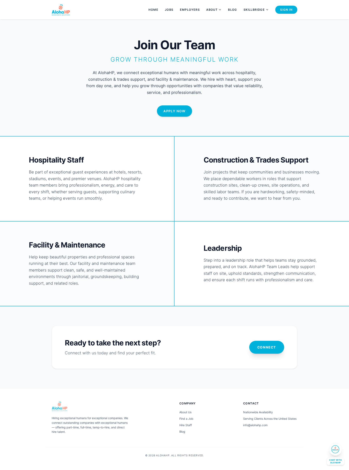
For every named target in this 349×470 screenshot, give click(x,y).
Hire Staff (185, 425)
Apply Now (174, 111)
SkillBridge (254, 9)
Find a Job (186, 418)
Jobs (169, 9)
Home (153, 9)
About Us (185, 412)
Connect (266, 347)
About (212, 9)
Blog (232, 9)
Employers (190, 9)
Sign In (286, 9)
